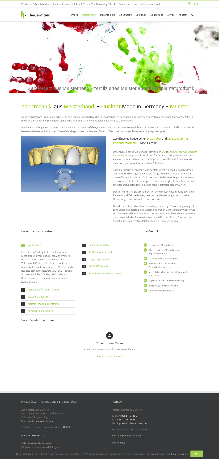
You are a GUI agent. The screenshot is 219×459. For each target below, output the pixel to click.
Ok (196, 454)
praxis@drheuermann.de (147, 4)
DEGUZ (67, 427)
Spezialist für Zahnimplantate (37, 421)
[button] (192, 14)
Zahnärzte (119, 442)
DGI (163, 151)
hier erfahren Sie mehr (109, 356)
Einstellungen (179, 453)
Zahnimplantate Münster (127, 435)
